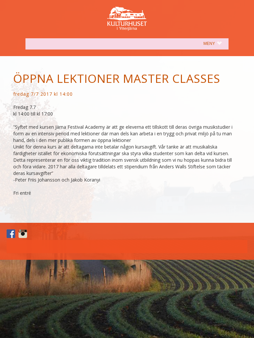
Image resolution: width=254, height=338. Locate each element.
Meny (216, 43)
